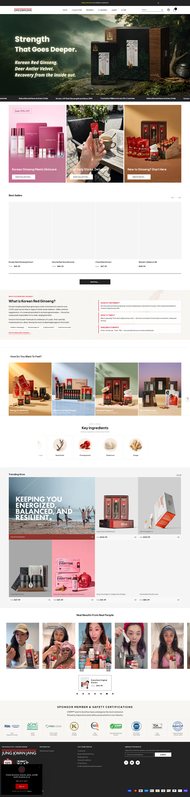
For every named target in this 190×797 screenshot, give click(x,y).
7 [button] (113, 694)
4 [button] (95, 694)
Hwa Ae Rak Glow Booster (63, 262)
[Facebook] (126, 763)
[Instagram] (132, 763)
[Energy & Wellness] (30, 389)
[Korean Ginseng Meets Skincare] (37, 144)
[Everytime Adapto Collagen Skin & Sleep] (116, 568)
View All (178, 475)
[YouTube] (138, 763)
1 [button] (77, 694)
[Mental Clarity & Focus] (73, 389)
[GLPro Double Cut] (159, 505)
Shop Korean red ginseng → (20, 333)
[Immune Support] (116, 389)
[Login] (168, 9)
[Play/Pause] (9, 669)
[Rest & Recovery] (160, 389)
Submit (163, 755)
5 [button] (101, 694)
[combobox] (151, 9)
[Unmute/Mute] (36, 669)
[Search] (153, 10)
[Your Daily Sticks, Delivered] (94, 144)
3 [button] (89, 694)
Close (158, 3)
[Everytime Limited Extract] (116, 505)
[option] (95, 54)
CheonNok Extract (103, 262)
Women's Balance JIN (148, 262)
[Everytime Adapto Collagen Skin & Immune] (73, 568)
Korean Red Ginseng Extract (21, 262)
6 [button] (107, 694)
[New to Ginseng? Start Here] (152, 144)
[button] (173, 197)
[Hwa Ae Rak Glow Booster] (159, 568)
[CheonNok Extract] (30, 568)
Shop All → (95, 282)
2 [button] (83, 694)
